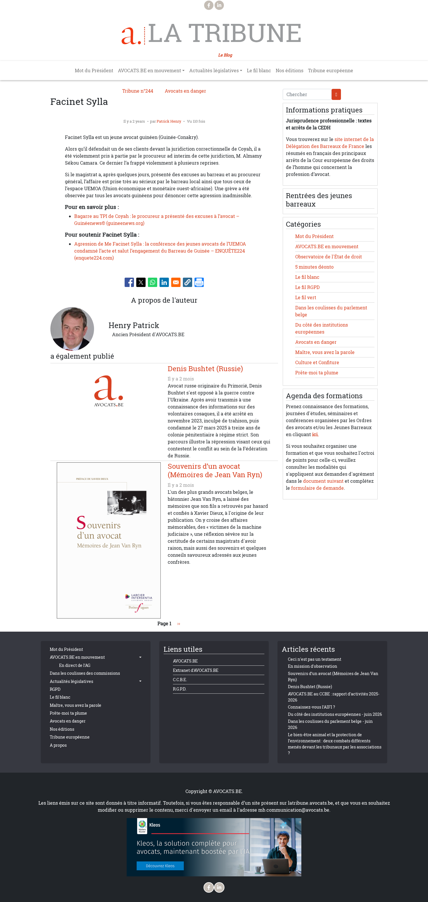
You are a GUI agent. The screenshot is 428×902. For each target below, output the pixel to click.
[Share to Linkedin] (164, 282)
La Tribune (225, 32)
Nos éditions (289, 70)
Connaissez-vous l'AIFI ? (311, 707)
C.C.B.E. (180, 679)
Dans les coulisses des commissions (85, 673)
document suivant (323, 481)
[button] (187, 282)
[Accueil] (133, 36)
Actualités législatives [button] (214, 70)
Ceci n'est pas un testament (314, 659)
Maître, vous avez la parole (325, 352)
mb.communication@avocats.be (293, 810)
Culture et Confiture (317, 362)
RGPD (55, 689)
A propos (58, 745)
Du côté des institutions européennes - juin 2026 (335, 714)
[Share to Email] (176, 282)
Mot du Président (94, 70)
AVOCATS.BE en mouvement (326, 246)
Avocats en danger (185, 91)
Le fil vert (305, 297)
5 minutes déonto (314, 267)
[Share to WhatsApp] (152, 282)
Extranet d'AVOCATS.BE (195, 670)
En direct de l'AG (74, 665)
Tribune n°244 (137, 91)
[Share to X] (141, 282)
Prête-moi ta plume (316, 372)
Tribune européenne (330, 70)
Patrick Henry (169, 121)
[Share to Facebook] (129, 282)
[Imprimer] (199, 282)
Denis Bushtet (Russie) (310, 686)
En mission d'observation (312, 666)
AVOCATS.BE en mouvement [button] (149, 70)
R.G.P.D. (179, 689)
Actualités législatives (71, 681)
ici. (315, 434)
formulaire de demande (317, 488)
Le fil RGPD (307, 287)
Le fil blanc (259, 70)
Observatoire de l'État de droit (328, 256)
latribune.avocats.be (310, 803)
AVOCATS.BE (185, 661)
